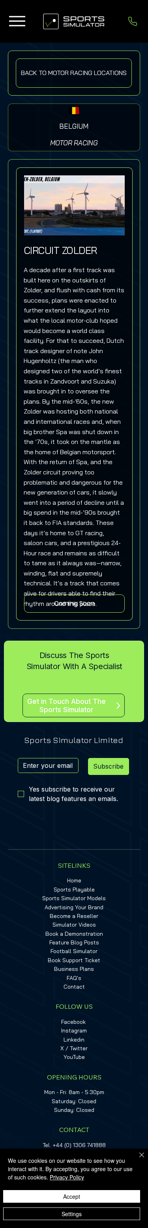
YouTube (74, 1057)
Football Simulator (74, 951)
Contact (74, 986)
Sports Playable (74, 889)
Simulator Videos (74, 924)
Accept (71, 1196)
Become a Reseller (74, 916)
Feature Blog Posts (74, 942)
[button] (74, 603)
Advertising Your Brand (74, 907)
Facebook (73, 1021)
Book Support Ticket (74, 960)
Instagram (74, 1030)
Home (74, 880)
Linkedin (74, 1039)
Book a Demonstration (74, 933)
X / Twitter (74, 1048)
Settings (72, 1214)
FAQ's (74, 978)
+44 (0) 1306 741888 (79, 1145)
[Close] (136, 1159)
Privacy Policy (67, 1177)
